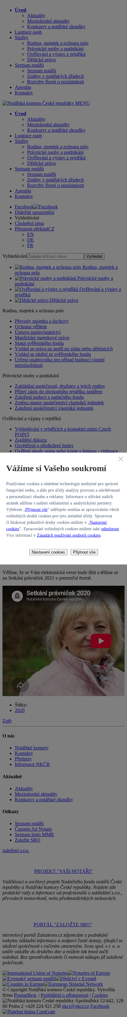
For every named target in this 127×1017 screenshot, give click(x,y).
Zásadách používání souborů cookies (68, 535)
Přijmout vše (36, 509)
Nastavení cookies (48, 552)
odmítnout (110, 528)
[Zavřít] (121, 459)
